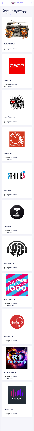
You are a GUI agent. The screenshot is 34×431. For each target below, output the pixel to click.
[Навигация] (31, 3)
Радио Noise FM (9, 263)
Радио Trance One (9, 117)
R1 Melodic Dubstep (10, 373)
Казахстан (11, 415)
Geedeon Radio (8, 409)
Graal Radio (7, 226)
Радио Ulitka (8, 153)
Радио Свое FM (8, 80)
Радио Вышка (8, 190)
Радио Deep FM (8, 336)
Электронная (13, 48)
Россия (10, 50)
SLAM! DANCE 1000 (10, 299)
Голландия (11, 305)
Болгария (11, 378)
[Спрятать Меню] (2, 3)
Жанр (4, 14)
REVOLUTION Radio (10, 44)
